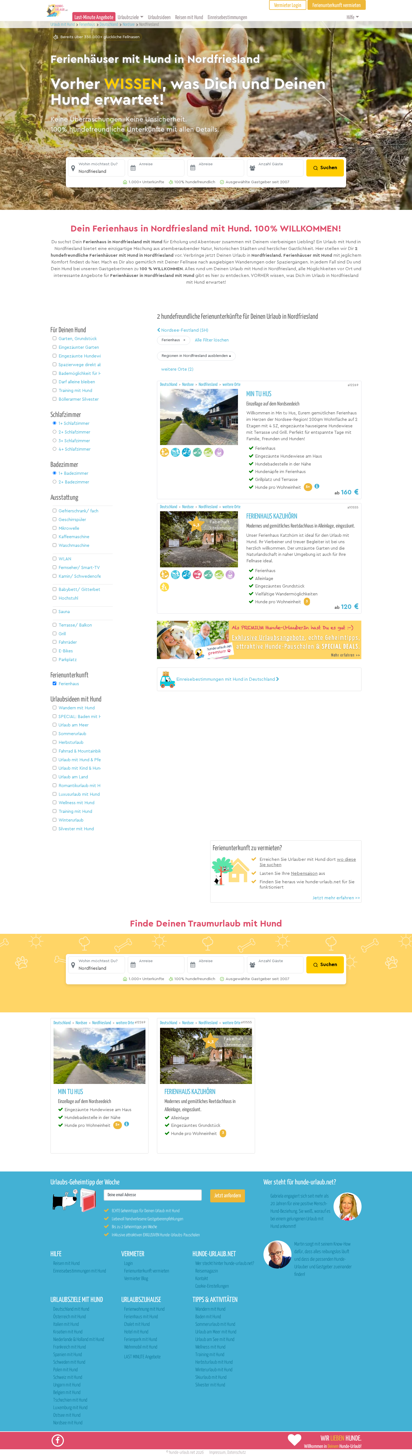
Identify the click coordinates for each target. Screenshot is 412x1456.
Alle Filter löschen (212, 340)
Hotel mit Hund (136, 1332)
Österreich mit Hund (69, 1317)
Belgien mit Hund (66, 1392)
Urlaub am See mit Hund (214, 1339)
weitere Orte (231, 384)
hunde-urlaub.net (182, 1452)
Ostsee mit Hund (66, 1415)
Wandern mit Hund (210, 1309)
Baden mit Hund (208, 1317)
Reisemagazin (206, 1271)
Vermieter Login (287, 5)
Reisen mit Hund (189, 17)
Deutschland (169, 384)
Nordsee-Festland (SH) (184, 330)
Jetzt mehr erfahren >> (336, 898)
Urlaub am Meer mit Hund (215, 1332)
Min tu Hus (258, 394)
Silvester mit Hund (210, 1385)
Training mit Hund (209, 1354)
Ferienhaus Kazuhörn (271, 516)
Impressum (217, 1452)
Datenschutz (236, 1452)
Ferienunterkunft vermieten (146, 1271)
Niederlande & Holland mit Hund (78, 1339)
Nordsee (188, 384)
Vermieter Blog (136, 1278)
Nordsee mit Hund (67, 1423)
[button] (96, 168)
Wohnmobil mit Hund (140, 1347)
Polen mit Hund (65, 1370)
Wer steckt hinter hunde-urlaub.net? (224, 1263)
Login (128, 1263)
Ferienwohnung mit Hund (144, 1309)
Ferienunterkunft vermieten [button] (337, 5)
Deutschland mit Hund (71, 1309)
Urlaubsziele (128, 17)
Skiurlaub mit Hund (210, 1377)
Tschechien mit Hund (70, 1400)
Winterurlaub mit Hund (213, 1370)
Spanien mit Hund (67, 1354)
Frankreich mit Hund (69, 1347)
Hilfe (350, 17)
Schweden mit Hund (69, 1362)
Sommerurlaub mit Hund (215, 1324)
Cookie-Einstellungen (212, 1286)
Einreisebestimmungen (227, 17)
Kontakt (201, 1278)
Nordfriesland (208, 384)
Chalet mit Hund (137, 1324)
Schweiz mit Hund (67, 1377)
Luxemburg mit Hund (70, 1407)
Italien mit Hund (66, 1324)
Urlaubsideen (159, 17)
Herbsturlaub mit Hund (214, 1362)
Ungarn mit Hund (66, 1385)
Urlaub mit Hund (63, 24)
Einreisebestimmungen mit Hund (79, 1271)
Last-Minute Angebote (94, 17)
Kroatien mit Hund (67, 1332)
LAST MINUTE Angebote (142, 1357)
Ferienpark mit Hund (140, 1339)
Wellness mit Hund (210, 1347)
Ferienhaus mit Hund (141, 1317)
